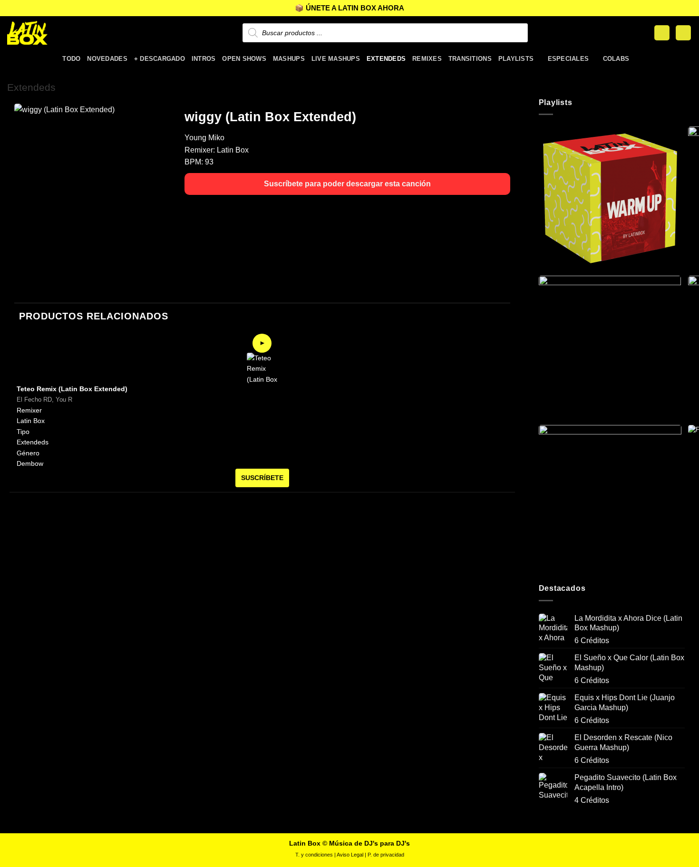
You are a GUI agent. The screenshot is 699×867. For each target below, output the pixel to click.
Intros (204, 58)
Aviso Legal (350, 854)
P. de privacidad (386, 854)
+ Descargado (159, 58)
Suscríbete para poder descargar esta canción (347, 184)
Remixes (427, 58)
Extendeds (386, 58)
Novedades (107, 58)
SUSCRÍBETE (262, 478)
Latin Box (233, 150)
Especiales (568, 58)
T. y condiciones (314, 854)
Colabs (616, 58)
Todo (71, 58)
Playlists (516, 58)
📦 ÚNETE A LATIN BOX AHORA (349, 8)
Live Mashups (335, 58)
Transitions (470, 58)
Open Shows (244, 58)
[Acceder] (662, 33)
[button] (683, 33)
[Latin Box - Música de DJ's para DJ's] (54, 32)
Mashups (289, 58)
